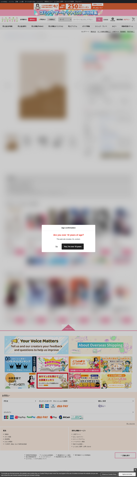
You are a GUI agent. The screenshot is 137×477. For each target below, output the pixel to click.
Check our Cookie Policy (109, 474)
